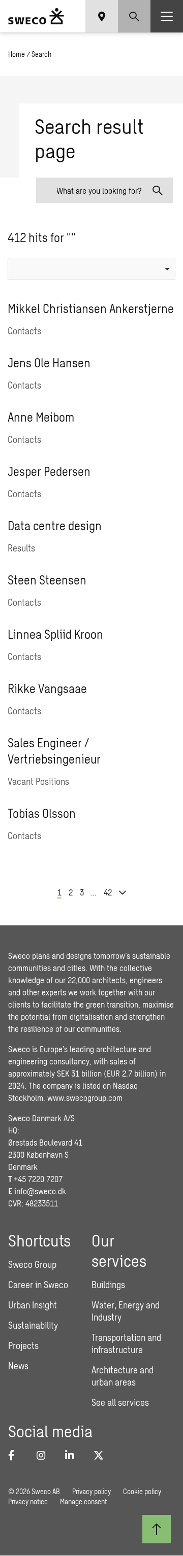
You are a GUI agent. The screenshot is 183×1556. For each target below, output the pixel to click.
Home (16, 54)
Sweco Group (32, 1264)
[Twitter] (102, 1455)
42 (108, 892)
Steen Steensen (47, 579)
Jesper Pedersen (49, 471)
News (18, 1365)
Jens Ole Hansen (49, 362)
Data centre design (55, 525)
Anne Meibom (41, 416)
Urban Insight (32, 1304)
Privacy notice (28, 1501)
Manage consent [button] (83, 1501)
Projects (23, 1345)
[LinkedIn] (73, 1455)
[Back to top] (156, 1529)
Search (41, 54)
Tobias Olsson (42, 813)
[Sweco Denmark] (36, 16)
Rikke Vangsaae (47, 688)
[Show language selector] (101, 16)
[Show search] (134, 16)
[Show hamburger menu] (166, 16)
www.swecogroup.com (85, 1097)
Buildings (108, 1284)
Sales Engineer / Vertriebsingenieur (54, 750)
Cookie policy (142, 1491)
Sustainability (33, 1325)
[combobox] (91, 269)
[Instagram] (45, 1455)
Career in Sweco (38, 1284)
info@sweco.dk (40, 1191)
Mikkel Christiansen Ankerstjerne (91, 308)
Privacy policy (91, 1491)
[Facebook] (16, 1455)
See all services (120, 1402)
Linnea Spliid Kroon (55, 634)
